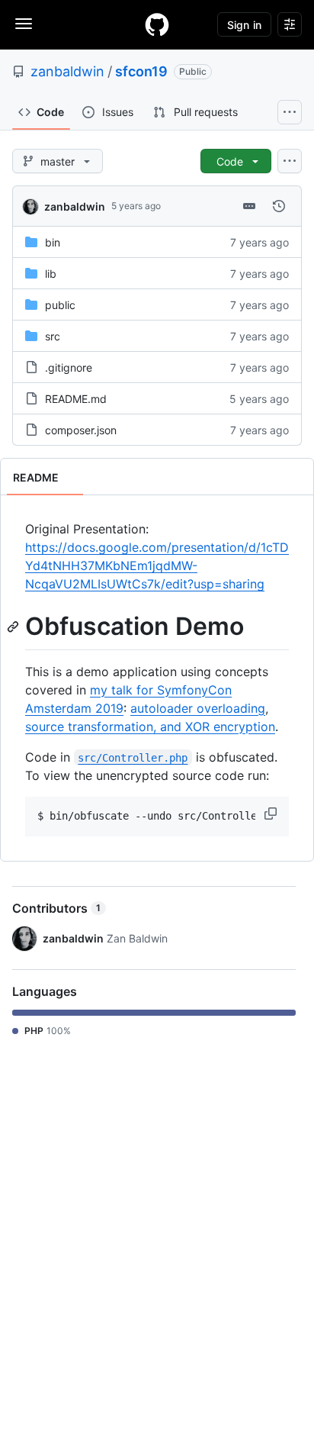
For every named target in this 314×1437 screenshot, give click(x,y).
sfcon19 (141, 71)
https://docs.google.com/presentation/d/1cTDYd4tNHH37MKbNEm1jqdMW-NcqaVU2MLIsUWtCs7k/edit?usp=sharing (157, 565)
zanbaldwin (67, 71)
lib (50, 273)
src (52, 336)
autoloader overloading (197, 708)
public (60, 304)
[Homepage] (157, 24)
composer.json (81, 430)
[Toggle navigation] (23, 23)
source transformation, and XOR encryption (150, 726)
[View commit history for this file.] (279, 206)
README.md (76, 398)
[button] (272, 813)
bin (52, 242)
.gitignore (68, 367)
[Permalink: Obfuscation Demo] (14, 626)
